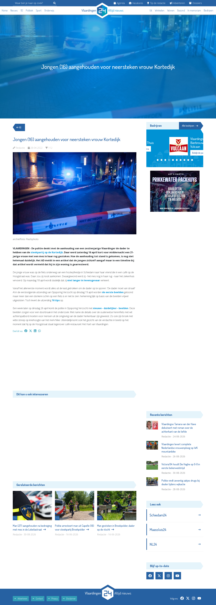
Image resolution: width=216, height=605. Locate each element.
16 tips (56, 300)
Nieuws (14, 10)
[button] (158, 160)
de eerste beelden (113, 292)
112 (22, 10)
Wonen (170, 10)
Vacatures (137, 3)
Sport (38, 10)
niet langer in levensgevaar (83, 280)
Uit (151, 10)
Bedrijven (208, 10)
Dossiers (197, 3)
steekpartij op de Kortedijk (47, 252)
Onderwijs (49, 10)
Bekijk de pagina (181, 152)
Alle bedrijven (188, 125)
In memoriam (194, 10)
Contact (39, 598)
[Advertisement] (74, 363)
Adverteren (179, 3)
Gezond (181, 10)
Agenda (120, 3)
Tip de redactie (157, 3)
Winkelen (159, 10)
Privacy (54, 598)
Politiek (29, 10)
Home (5, 10)
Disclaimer (71, 598)
